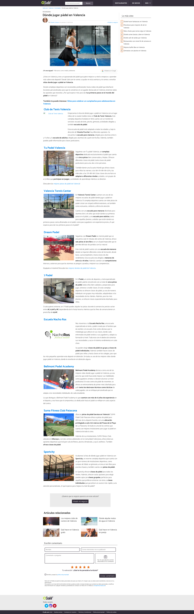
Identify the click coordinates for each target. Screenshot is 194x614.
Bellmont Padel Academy (59, 366)
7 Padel (48, 275)
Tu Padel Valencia (54, 148)
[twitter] (46, 606)
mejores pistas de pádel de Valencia (67, 183)
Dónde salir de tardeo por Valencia (135, 38)
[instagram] (50, 606)
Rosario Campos (55, 22)
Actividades (57, 8)
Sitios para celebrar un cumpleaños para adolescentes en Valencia (79, 102)
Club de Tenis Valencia (57, 109)
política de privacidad (63, 575)
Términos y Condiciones (84, 612)
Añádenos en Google (110, 71)
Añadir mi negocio (80, 501)
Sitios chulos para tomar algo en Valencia (137, 31)
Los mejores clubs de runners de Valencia (69, 520)
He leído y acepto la (58, 574)
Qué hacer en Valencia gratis (70, 531)
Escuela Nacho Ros (55, 319)
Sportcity (49, 452)
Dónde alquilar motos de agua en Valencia (107, 520)
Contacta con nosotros (70, 612)
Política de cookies (111, 612)
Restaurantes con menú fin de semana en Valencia (137, 42)
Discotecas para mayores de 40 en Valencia (135, 26)
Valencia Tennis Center (57, 191)
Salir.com (45, 8)
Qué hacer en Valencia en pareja (108, 531)
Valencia (51, 8)
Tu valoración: (67, 570)
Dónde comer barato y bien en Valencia (137, 34)
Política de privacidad (98, 612)
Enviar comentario (107, 575)
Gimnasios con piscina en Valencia (135, 50)
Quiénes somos (58, 612)
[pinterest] (54, 606)
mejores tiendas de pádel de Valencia (82, 268)
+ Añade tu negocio (112, 22)
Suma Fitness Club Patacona (60, 410)
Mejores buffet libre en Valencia (134, 47)
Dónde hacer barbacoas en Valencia (136, 21)
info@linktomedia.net (99, 586)
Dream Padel (51, 232)
